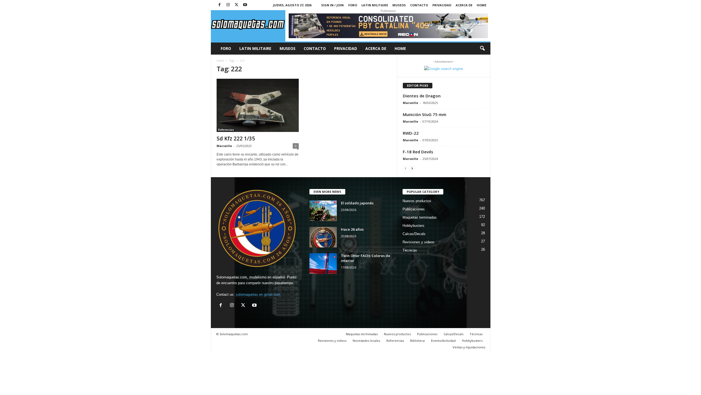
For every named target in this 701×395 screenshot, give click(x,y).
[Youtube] (245, 5)
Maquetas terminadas (420, 217)
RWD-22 (411, 133)
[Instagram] (228, 5)
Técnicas (410, 250)
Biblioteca (417, 340)
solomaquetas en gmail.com (258, 294)
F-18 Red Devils (418, 151)
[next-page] (412, 168)
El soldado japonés (357, 203)
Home (481, 5)
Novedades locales (366, 340)
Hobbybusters (413, 226)
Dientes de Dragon (422, 95)
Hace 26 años (352, 229)
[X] (236, 5)
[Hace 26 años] (323, 237)
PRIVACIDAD (441, 5)
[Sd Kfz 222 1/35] (258, 105)
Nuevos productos (417, 201)
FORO (352, 5)
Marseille (224, 146)
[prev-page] (405, 168)
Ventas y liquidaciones (469, 347)
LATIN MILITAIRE (374, 5)
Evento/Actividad (443, 340)
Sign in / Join (332, 5)
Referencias (226, 130)
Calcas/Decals (414, 234)
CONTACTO (419, 5)
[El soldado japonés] (323, 211)
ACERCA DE (464, 5)
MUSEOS (399, 5)
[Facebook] (219, 5)
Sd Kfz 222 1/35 (236, 138)
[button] (482, 49)
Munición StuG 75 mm (424, 114)
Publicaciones (414, 209)
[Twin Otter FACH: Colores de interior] (323, 263)
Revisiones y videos (419, 242)
